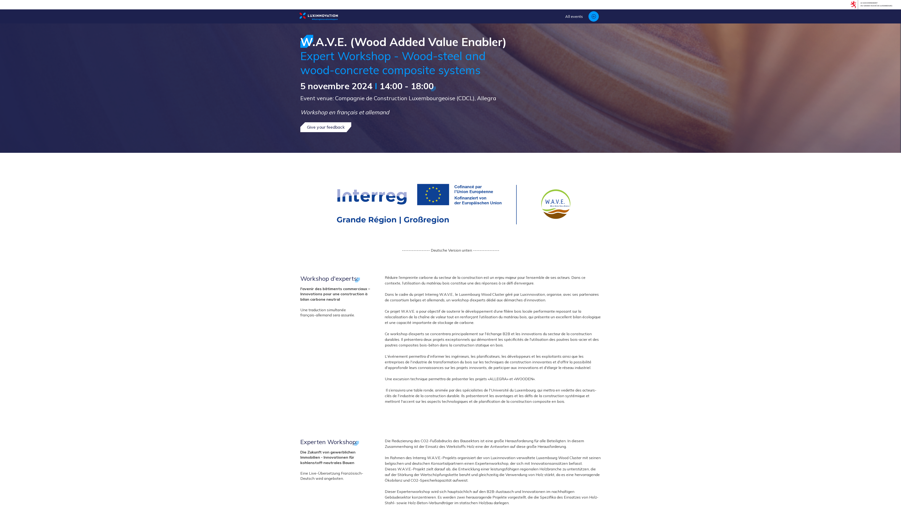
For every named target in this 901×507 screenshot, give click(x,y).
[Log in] (593, 16)
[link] (574, 16)
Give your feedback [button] (326, 127)
